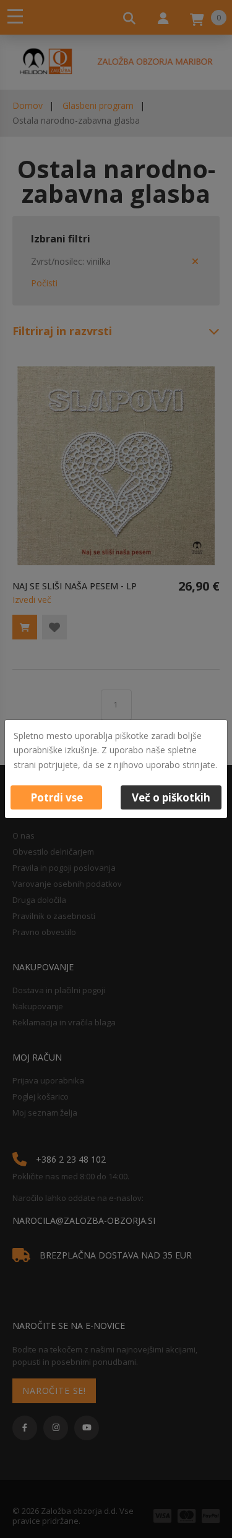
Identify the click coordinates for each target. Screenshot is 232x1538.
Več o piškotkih (171, 797)
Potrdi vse (56, 797)
